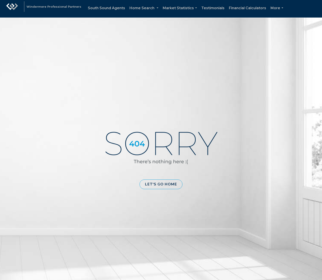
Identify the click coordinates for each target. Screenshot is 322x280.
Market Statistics (181, 12)
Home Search (144, 12)
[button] (161, 184)
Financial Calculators (247, 8)
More (278, 12)
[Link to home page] (12, 9)
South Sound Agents (106, 8)
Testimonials (213, 8)
